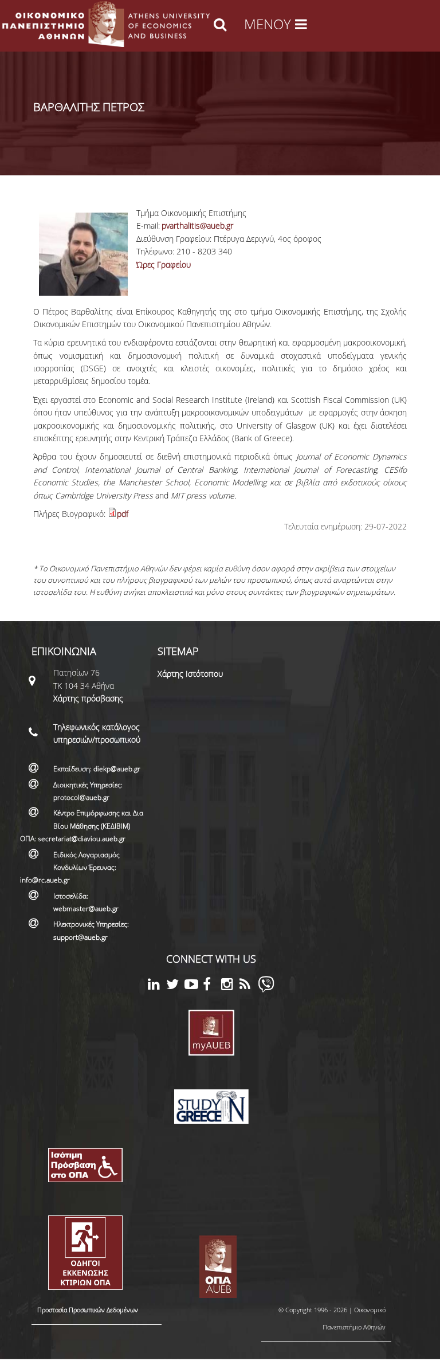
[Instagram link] (230, 985)
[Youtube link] (193, 985)
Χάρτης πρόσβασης (88, 698)
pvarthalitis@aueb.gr (197, 225)
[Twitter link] (175, 985)
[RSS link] (248, 985)
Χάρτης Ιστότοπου (190, 673)
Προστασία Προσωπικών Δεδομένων (87, 1309)
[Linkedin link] (157, 985)
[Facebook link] (212, 985)
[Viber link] (266, 989)
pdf (122, 513)
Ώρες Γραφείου (163, 264)
